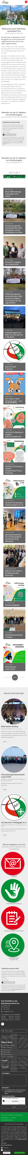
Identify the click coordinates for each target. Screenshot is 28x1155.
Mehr (5, 741)
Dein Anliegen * (6, 1073)
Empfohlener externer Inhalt (11, 122)
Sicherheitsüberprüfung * (8, 1096)
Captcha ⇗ (21, 1104)
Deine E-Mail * (5, 1067)
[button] (2, 1024)
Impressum (3, 1143)
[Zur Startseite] (5, 2)
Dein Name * (5, 1060)
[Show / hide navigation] (26, 2)
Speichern (7, 1153)
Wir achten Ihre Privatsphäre (14, 1124)
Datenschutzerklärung (6, 1145)
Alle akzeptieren (19, 1153)
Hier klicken (15, 1101)
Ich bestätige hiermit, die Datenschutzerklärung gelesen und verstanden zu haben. (15, 1091)
